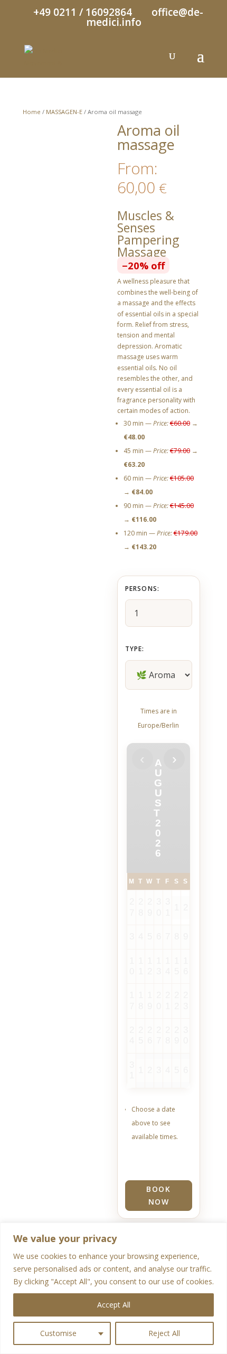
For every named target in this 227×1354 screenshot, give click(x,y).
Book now (158, 1195)
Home (32, 112)
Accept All (113, 1305)
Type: (135, 648)
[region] (113, 1288)
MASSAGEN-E (64, 112)
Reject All (164, 1333)
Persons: (142, 588)
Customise (58, 1333)
